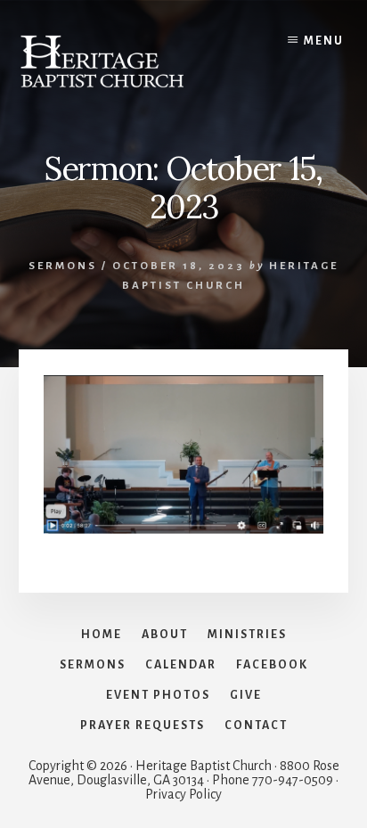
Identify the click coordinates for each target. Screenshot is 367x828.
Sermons (63, 266)
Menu (324, 41)
